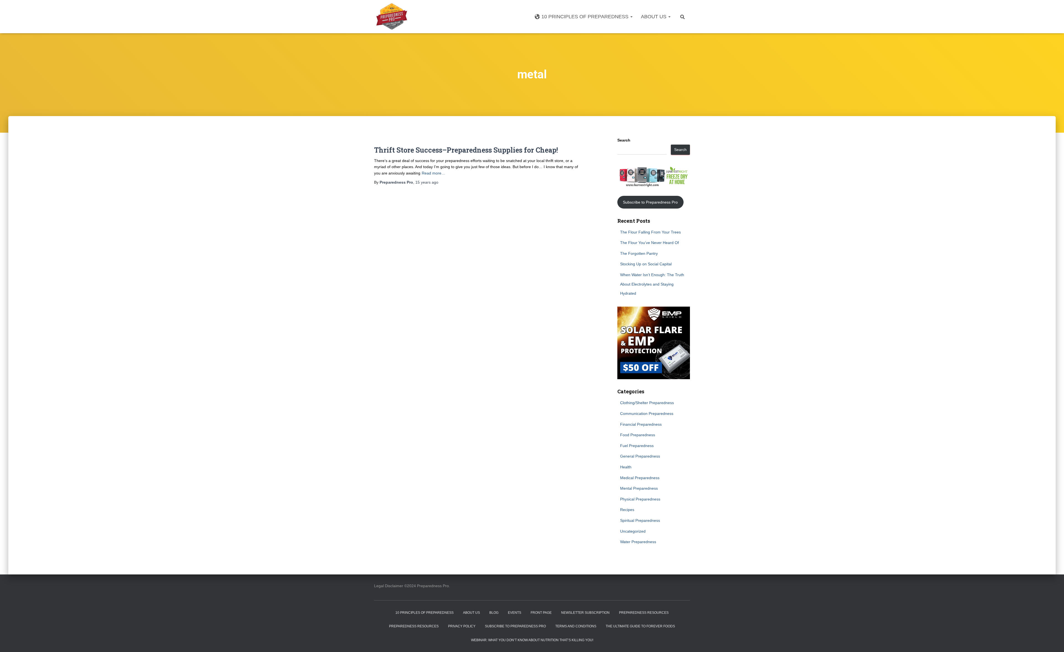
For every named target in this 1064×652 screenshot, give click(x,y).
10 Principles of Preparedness (585, 16)
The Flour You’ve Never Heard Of (649, 242)
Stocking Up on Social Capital (646, 264)
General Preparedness (640, 456)
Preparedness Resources (644, 613)
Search (623, 140)
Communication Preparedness (646, 413)
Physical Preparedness (640, 499)
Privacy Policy (461, 626)
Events (514, 613)
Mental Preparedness (639, 488)
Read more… (433, 173)
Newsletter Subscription (585, 613)
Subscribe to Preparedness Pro (650, 202)
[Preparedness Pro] (391, 16)
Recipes (627, 509)
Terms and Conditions (575, 626)
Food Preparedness (637, 435)
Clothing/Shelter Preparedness (647, 403)
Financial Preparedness (641, 424)
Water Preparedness (638, 542)
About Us (654, 16)
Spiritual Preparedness (640, 520)
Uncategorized (633, 531)
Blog (493, 613)
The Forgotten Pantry (639, 253)
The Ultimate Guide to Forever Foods (640, 626)
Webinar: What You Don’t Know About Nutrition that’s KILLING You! (532, 640)
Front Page (541, 613)
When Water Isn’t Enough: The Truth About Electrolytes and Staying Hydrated (652, 284)
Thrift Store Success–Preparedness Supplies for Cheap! (466, 150)
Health (625, 467)
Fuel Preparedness (637, 445)
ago (426, 182)
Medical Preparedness (639, 478)
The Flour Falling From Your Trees (650, 232)
